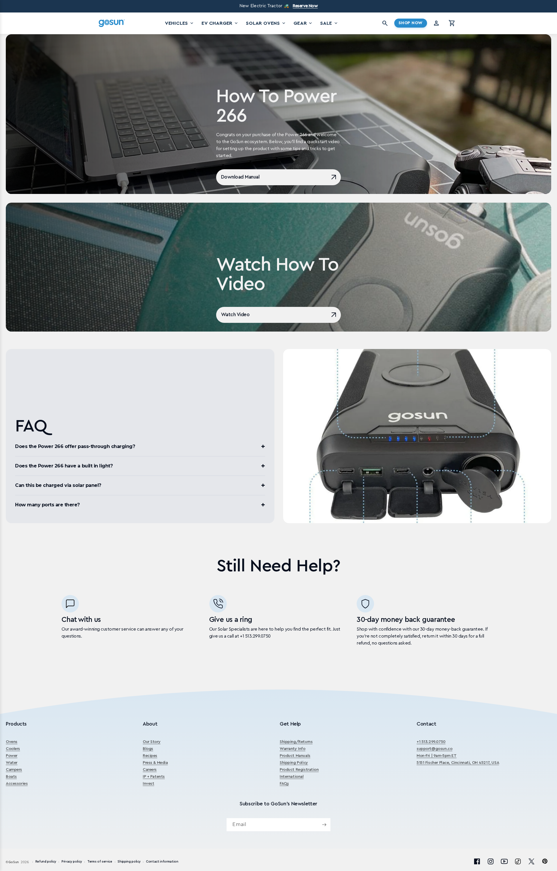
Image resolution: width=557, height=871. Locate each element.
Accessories (17, 784)
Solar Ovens (266, 23)
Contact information (162, 861)
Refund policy (45, 861)
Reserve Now (305, 6)
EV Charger (220, 23)
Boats (11, 777)
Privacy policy (72, 861)
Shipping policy (128, 861)
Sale (329, 23)
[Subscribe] (324, 825)
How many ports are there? (47, 505)
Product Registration (299, 770)
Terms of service (99, 861)
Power (11, 756)
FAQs (284, 784)
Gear (303, 23)
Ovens (11, 742)
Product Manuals (295, 756)
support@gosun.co (434, 749)
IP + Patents (154, 777)
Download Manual (240, 176)
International (292, 777)
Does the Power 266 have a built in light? (64, 466)
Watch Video (235, 314)
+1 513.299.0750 (431, 742)
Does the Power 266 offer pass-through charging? (75, 446)
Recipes (150, 756)
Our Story (151, 742)
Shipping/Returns (296, 742)
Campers (14, 770)
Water (11, 763)
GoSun (13, 862)
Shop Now (411, 23)
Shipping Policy (294, 763)
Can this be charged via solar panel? (58, 485)
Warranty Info (292, 749)
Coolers (13, 749)
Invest (148, 784)
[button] (452, 23)
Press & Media (155, 763)
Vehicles (179, 23)
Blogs (148, 749)
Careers (150, 770)
